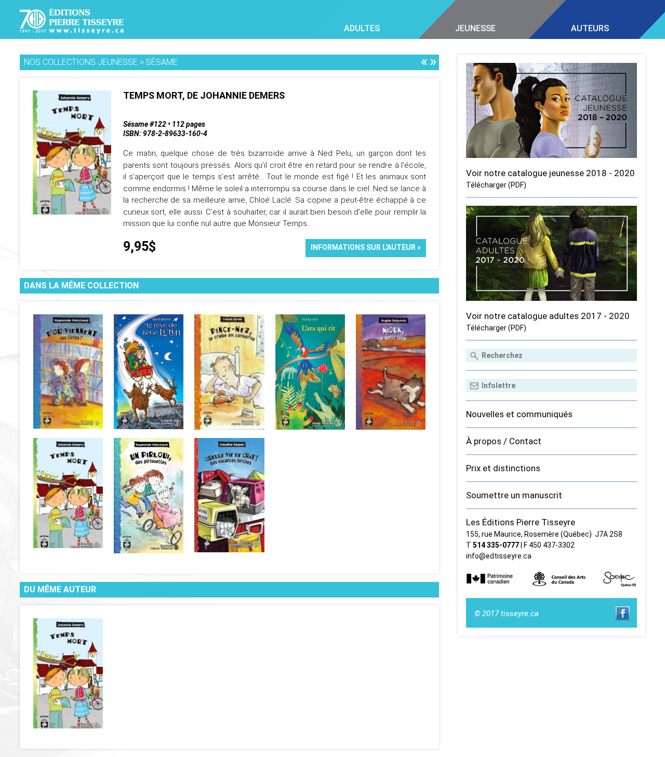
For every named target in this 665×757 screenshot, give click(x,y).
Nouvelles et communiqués (519, 414)
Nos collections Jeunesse (81, 62)
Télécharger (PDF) (496, 185)
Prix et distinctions (503, 468)
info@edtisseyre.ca (498, 556)
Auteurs (590, 28)
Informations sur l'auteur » (366, 247)
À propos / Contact (503, 441)
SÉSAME (162, 62)
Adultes (362, 28)
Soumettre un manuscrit (514, 495)
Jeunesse (475, 28)
